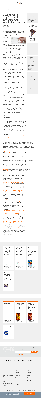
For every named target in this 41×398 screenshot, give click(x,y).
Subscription (29, 377)
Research (17, 372)
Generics (17, 365)
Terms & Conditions (18, 390)
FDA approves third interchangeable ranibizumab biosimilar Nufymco (32, 76)
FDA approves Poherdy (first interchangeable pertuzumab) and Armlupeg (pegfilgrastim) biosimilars (20, 251)
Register (5, 151)
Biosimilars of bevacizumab (8, 137)
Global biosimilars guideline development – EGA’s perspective (32, 66)
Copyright (29, 390)
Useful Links (17, 384)
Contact (33, 390)
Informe (8, 170)
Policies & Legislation (7, 383)
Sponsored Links (18, 380)
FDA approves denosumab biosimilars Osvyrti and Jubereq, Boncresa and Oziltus (32, 91)
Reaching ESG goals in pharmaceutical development (32, 17)
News (10, 9)
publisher (18, 227)
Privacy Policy (21, 354)
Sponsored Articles (19, 377)
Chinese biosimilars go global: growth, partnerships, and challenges (32, 52)
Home (2, 9)
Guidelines (5, 381)
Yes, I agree (29, 393)
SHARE (3, 343)
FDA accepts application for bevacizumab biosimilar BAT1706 (21, 9)
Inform (9, 152)
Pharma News (18, 382)
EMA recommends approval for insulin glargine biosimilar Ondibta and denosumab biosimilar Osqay (32, 87)
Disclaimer (25, 390)
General (16, 368)
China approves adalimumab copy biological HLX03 (13, 135)
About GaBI (30, 59)
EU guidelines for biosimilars (31, 69)
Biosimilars (6, 9)
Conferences (17, 375)
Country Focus (6, 379)
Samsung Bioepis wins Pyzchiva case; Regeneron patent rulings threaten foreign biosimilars (32, 48)
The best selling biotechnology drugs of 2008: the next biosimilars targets (32, 62)
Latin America (6, 369)
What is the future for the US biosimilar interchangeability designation (32, 20)
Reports (4, 385)
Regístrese (5, 169)
